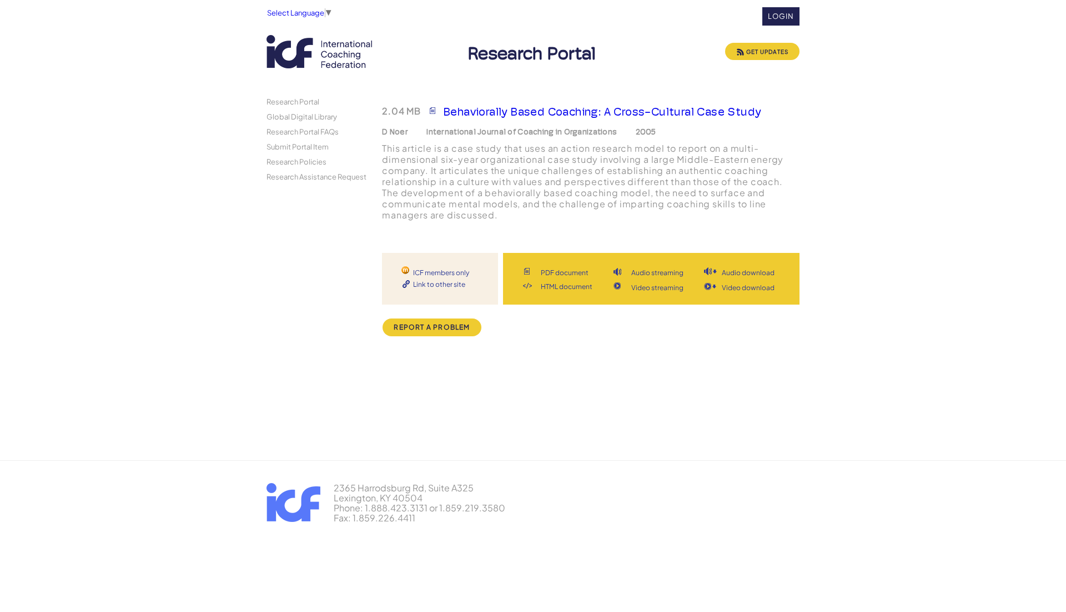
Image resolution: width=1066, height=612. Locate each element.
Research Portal (292, 101)
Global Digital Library (301, 116)
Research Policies (296, 161)
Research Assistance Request (316, 176)
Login (781, 16)
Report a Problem (432, 327)
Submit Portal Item (297, 146)
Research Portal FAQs (302, 131)
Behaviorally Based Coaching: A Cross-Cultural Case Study (602, 111)
